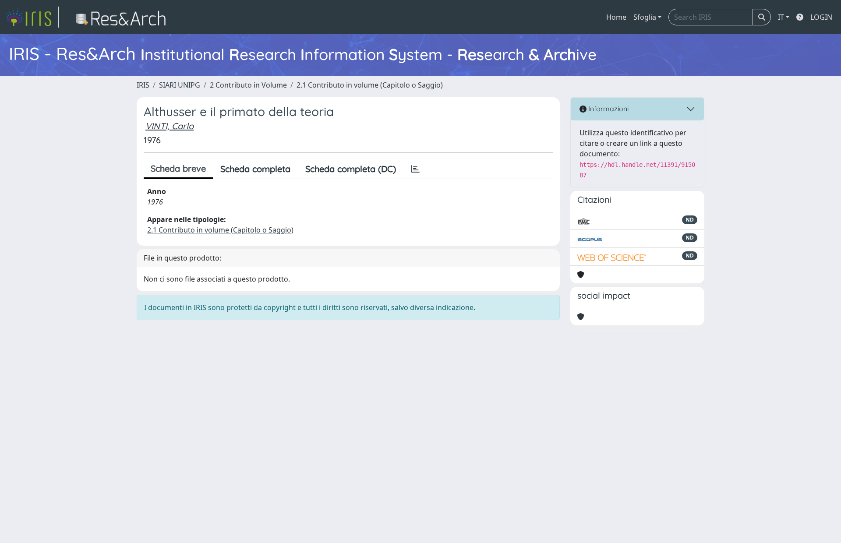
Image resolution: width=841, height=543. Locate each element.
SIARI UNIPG (179, 85)
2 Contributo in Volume (248, 85)
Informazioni (608, 108)
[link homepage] (32, 17)
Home (616, 17)
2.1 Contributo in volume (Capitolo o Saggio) (370, 85)
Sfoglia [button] (644, 17)
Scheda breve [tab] (178, 168)
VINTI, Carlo (169, 125)
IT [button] (781, 17)
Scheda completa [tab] (255, 168)
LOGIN (821, 17)
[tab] (415, 169)
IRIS (143, 85)
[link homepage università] (123, 17)
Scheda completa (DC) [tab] (350, 168)
